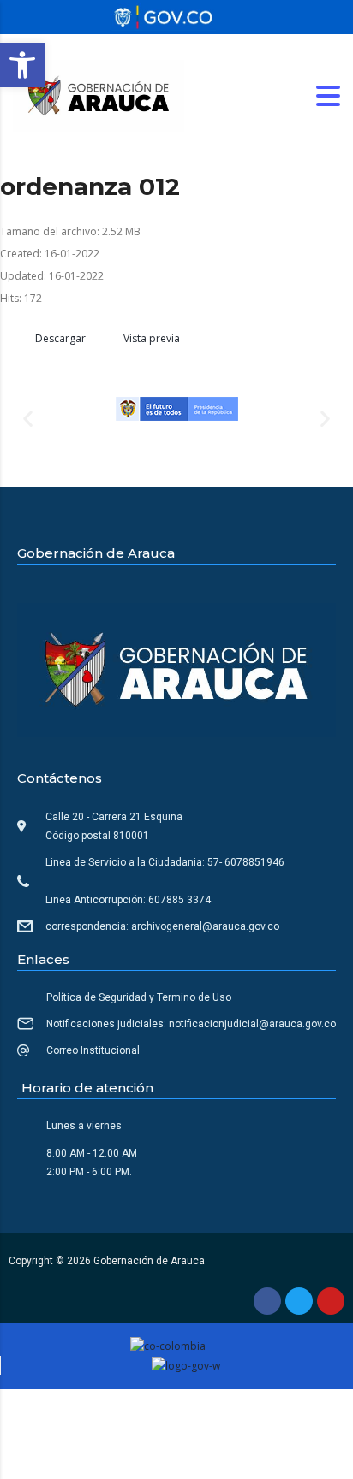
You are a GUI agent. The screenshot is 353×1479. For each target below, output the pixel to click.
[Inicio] (98, 94)
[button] (22, 65)
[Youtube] (330, 1301)
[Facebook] (267, 1301)
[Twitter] (299, 1301)
